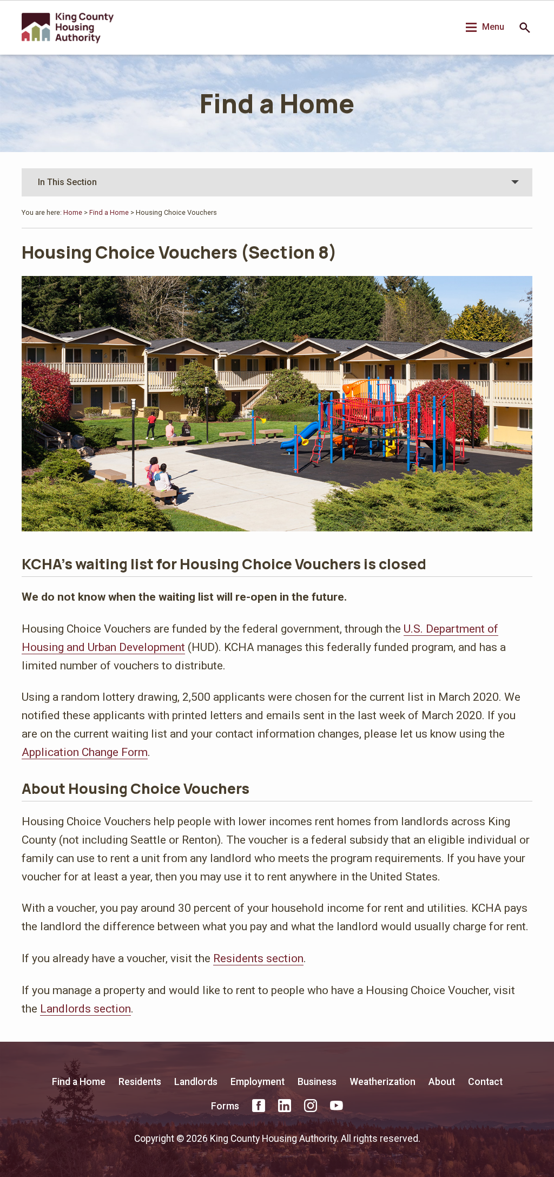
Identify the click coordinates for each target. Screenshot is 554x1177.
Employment (257, 1081)
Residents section (258, 958)
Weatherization (382, 1081)
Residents (139, 1081)
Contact (485, 1081)
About (441, 1081)
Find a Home (277, 103)
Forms (225, 1106)
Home (72, 212)
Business (317, 1081)
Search (524, 28)
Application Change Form (85, 752)
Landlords (195, 1081)
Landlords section (85, 1008)
